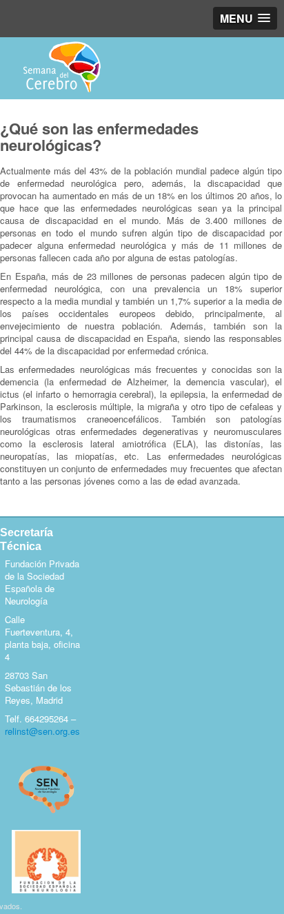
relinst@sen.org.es (42, 731)
